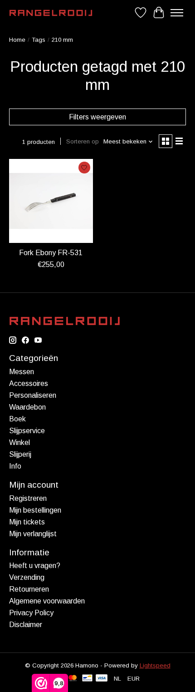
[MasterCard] (72, 678)
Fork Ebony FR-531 (51, 253)
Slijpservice (27, 431)
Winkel (19, 442)
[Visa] (101, 678)
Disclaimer (25, 624)
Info (15, 466)
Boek (17, 419)
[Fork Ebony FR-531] (51, 201)
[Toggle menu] (177, 13)
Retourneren (29, 589)
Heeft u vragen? (34, 565)
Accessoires (28, 383)
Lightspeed (155, 665)
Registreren (28, 498)
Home (17, 39)
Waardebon (27, 407)
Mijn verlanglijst (33, 534)
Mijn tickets (27, 522)
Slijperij (20, 454)
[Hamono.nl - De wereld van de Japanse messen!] (51, 13)
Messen (21, 372)
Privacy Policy (31, 613)
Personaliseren (32, 395)
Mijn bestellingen (35, 510)
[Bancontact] (87, 678)
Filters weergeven (97, 117)
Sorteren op (82, 141)
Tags (38, 39)
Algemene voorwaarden (47, 601)
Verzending (26, 577)
